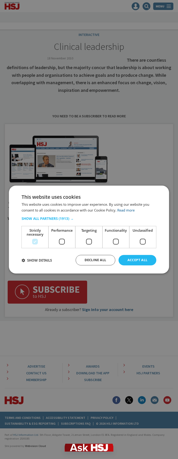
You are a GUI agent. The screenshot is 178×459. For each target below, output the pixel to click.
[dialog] (89, 230)
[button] (89, 219)
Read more (126, 210)
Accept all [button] (137, 260)
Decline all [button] (95, 260)
